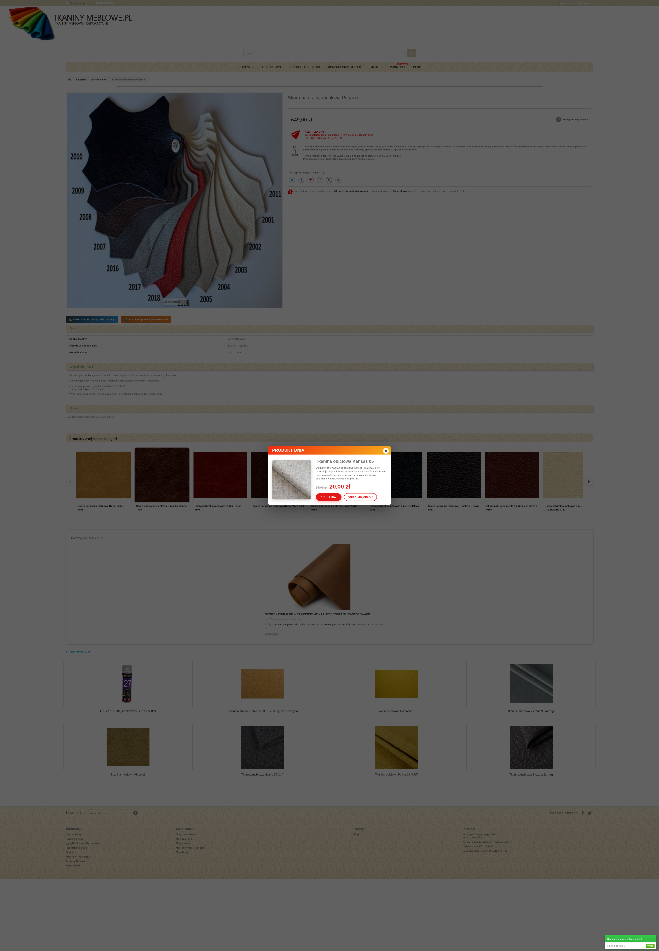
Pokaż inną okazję (360, 497)
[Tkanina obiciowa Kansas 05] (294, 480)
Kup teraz (329, 496)
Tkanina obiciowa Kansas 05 (345, 461)
